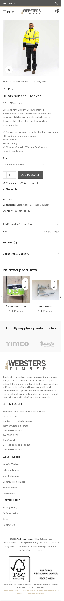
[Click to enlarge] (9, 70)
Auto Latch (45, 306)
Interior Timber (11, 464)
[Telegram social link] (29, 211)
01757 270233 (9, 3)
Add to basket (30, 174)
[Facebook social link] (52, 3)
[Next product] (13, 89)
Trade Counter (20, 81)
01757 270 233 (11, 416)
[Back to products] (9, 89)
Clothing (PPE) (39, 81)
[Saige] (47, 344)
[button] (54, 287)
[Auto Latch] (45, 289)
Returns (7, 519)
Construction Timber (14, 481)
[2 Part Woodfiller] (16, 289)
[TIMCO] (17, 344)
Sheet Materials (11, 475)
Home (6, 81)
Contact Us (9, 524)
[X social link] (56, 3)
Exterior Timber (11, 469)
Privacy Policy (10, 507)
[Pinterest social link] (20, 211)
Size (5, 158)
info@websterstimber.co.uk (17, 421)
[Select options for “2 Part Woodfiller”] (25, 287)
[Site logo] (30, 11)
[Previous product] (5, 89)
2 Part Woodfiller (16, 306)
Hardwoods (9, 493)
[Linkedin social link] (25, 211)
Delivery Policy (10, 513)
